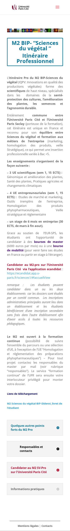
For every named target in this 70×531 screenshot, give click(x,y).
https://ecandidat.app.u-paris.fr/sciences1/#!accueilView (28, 275)
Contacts (46, 526)
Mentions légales (28, 526)
